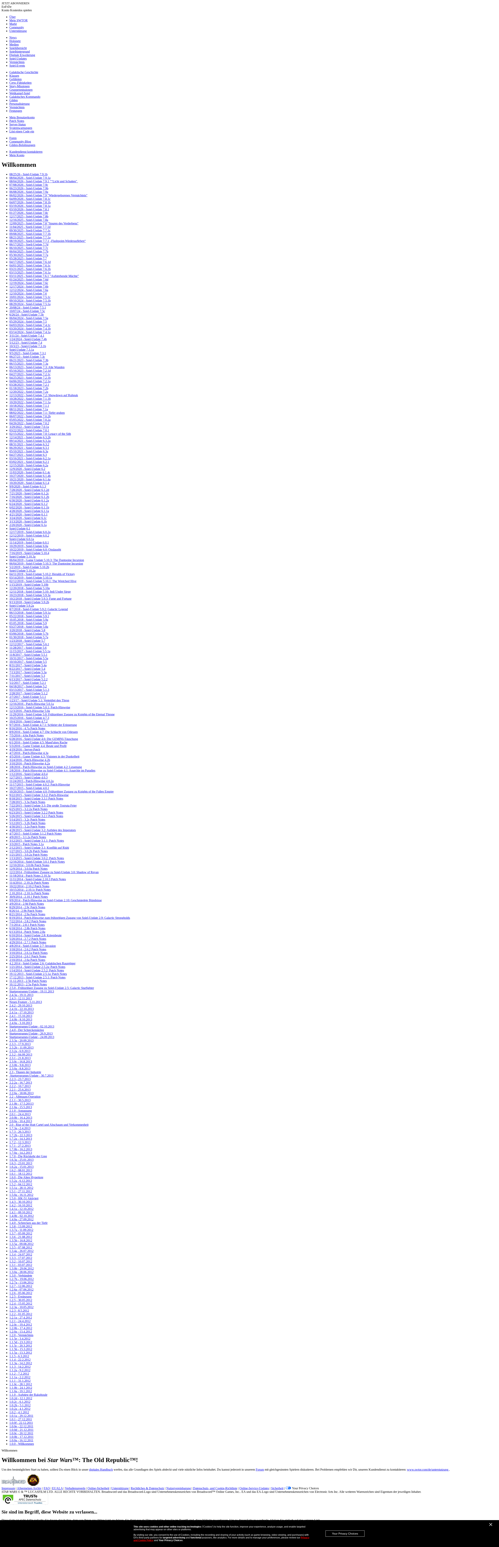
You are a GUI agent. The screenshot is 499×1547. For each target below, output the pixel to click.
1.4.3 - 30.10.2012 (20, 1202)
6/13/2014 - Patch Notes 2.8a (27, 931)
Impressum (8, 1488)
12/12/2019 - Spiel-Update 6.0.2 (29, 535)
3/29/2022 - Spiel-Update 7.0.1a (29, 426)
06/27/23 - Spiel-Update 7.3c (27, 356)
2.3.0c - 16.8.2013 (20, 1061)
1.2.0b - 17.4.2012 (20, 1328)
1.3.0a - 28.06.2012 (21, 1272)
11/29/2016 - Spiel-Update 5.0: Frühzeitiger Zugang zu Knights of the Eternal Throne (62, 714)
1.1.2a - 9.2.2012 (19, 1370)
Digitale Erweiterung (22, 55)
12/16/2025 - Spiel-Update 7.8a (28, 220)
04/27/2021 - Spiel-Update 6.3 (28, 455)
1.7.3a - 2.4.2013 (19, 1128)
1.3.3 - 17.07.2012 (20, 1258)
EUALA (57, 1488)
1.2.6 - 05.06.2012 (20, 1293)
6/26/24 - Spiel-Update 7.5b (26, 314)
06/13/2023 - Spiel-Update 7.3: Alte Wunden (37, 367)
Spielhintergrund (19, 51)
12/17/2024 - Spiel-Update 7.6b (28, 286)
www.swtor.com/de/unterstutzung (428, 1469)
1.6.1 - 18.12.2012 (20, 1173)
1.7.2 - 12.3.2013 (20, 1142)
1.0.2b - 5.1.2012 (20, 1405)
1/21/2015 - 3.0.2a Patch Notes (28, 854)
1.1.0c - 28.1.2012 (20, 1384)
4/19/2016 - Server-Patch (24, 749)
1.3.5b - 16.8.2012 (20, 1240)
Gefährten (15, 79)
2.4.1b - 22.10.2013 (21, 1009)
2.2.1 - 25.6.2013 (20, 1089)
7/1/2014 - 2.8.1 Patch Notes (27, 924)
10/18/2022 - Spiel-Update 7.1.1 (29, 405)
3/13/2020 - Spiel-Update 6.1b (28, 521)
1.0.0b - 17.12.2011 (21, 1436)
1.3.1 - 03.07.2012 (20, 1265)
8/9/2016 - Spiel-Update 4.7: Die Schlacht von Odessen (43, 732)
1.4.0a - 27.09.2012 (21, 1219)
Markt (13, 24)
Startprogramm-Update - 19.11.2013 (31, 991)
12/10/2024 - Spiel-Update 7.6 (28, 293)
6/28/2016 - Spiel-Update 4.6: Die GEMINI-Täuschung (43, 739)
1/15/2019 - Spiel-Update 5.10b (28, 584)
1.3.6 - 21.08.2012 (20, 1237)
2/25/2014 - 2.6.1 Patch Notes (27, 956)
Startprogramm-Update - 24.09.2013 (31, 1037)
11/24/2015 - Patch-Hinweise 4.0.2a (31, 781)
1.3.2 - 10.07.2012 (20, 1261)
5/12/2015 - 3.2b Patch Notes (27, 823)
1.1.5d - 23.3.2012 (20, 1342)
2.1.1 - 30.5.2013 (20, 1100)
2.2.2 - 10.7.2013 (20, 1086)
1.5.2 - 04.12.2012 (20, 1184)
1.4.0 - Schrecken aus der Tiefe (28, 1223)
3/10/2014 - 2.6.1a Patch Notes (28, 953)
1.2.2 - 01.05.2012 (20, 1314)
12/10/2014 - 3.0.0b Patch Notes (29, 865)
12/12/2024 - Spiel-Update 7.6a (28, 290)
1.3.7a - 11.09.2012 (21, 1230)
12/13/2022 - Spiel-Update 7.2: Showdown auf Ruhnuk (43, 395)
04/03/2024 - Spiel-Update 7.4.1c (29, 325)
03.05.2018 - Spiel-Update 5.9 (28, 623)
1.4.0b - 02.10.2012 (21, 1216)
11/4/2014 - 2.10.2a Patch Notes (29, 882)
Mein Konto (16, 155)
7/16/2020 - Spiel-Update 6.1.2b (29, 497)
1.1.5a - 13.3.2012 (20, 1352)
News (13, 37)
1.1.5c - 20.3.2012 (20, 1345)
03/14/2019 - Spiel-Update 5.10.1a (30, 577)
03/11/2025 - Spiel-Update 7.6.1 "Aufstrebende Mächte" (44, 276)
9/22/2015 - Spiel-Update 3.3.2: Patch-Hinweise (39, 795)
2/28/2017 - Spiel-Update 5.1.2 (28, 693)
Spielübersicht (18, 48)
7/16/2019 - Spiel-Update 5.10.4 (29, 553)
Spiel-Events (17, 65)
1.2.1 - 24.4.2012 (20, 1321)
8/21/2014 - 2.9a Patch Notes (27, 914)
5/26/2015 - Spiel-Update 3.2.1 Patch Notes (36, 816)
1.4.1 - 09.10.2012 (20, 1212)
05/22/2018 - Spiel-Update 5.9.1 (29, 616)
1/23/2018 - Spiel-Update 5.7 (27, 640)
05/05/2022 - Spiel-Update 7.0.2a (29, 419)
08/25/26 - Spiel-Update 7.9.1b (28, 174)
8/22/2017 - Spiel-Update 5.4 (27, 668)
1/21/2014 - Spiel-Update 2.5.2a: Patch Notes (37, 967)
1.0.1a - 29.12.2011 (21, 1415)
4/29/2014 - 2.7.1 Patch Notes (27, 942)
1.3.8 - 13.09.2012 (20, 1226)
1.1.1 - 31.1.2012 (20, 1380)
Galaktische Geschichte (23, 72)
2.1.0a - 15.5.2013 (20, 1107)
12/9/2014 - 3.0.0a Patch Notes (28, 868)
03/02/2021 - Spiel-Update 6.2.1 (29, 462)
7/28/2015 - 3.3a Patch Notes (27, 802)
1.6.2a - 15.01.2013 (21, 1166)
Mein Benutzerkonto (22, 117)
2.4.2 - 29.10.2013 (20, 1005)
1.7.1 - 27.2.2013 (20, 1145)
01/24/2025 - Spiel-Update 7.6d (28, 279)
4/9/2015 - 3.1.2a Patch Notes (27, 837)
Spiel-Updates (18, 58)
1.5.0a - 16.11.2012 (21, 1194)
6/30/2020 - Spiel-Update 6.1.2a (29, 500)
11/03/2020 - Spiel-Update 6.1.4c (29, 472)
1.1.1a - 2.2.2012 (19, 1377)
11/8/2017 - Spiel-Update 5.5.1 (28, 654)
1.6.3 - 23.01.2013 (20, 1163)
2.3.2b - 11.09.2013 (21, 1047)
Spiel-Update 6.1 (19, 528)
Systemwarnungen (20, 128)
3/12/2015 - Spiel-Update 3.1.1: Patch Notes (36, 840)
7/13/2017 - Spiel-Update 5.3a (28, 672)
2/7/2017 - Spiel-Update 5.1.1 (27, 696)
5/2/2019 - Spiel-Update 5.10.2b (29, 567)
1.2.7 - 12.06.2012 (20, 1286)
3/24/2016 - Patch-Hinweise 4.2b (29, 760)
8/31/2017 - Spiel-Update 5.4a (28, 665)
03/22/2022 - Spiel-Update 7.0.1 (29, 430)
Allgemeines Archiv (29, 1488)
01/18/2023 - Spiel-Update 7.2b (28, 388)
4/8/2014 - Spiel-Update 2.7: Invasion (32, 945)
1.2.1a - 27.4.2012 (20, 1317)
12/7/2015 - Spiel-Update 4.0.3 (28, 777)
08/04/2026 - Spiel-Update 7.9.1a (29, 177)
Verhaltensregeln (75, 1488)
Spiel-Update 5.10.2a (22, 570)
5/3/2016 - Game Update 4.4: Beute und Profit (37, 746)
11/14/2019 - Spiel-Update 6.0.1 (29, 542)
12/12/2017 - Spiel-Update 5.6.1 (29, 644)
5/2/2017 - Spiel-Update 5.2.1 (27, 682)
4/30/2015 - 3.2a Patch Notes (27, 826)
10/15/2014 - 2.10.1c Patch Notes (30, 889)
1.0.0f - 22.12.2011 (21, 1422)
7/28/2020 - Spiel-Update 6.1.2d (29, 490)
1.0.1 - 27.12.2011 (20, 1419)
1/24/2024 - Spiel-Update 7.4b (28, 339)
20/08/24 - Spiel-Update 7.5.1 (27, 307)
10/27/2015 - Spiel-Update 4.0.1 (29, 788)
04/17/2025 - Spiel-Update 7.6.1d (30, 262)
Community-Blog (20, 141)
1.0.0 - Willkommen (21, 1443)
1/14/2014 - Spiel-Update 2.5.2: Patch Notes (36, 970)
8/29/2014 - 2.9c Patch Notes (27, 907)
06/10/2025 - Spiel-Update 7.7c (28, 248)
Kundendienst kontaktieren (25, 151)
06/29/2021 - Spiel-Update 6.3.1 (29, 447)
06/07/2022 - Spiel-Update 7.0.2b (30, 416)
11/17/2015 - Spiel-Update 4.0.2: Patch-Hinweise (39, 784)
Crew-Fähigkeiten (20, 82)
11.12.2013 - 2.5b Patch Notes (28, 981)
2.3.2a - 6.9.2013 (19, 1051)
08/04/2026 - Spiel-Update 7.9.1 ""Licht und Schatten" (43, 181)
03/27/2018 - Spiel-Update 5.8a (28, 626)
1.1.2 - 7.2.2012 (19, 1373)
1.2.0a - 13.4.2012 (20, 1331)
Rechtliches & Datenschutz (147, 1488)
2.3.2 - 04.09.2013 (20, 1054)
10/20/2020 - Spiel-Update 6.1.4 (29, 483)
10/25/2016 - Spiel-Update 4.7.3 (29, 718)
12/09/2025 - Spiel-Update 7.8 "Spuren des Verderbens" (44, 223)
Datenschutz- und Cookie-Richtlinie (215, 1488)
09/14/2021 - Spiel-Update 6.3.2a (29, 440)
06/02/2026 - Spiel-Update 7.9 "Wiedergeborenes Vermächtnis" (48, 195)
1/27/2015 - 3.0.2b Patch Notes (28, 851)
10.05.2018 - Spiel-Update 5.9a (28, 619)
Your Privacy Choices (345, 1533)
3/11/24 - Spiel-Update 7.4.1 (26, 335)
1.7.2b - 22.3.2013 (20, 1135)
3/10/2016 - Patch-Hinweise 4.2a (29, 763)
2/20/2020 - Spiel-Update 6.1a (28, 525)
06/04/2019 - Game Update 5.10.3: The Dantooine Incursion (46, 560)
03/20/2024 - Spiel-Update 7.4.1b (30, 328)
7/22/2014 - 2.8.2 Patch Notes (27, 921)
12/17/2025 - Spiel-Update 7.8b (28, 216)
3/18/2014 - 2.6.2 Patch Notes (27, 949)
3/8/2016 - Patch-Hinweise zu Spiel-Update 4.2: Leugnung (45, 767)
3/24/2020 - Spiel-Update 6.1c (28, 518)
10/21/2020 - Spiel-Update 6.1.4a (29, 479)
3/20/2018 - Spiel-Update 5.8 (27, 630)
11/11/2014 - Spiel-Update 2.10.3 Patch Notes (37, 879)
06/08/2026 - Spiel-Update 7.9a (28, 191)
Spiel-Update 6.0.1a (21, 539)
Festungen (15, 110)
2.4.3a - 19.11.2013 (21, 995)
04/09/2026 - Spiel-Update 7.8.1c (29, 198)
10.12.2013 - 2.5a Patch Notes (28, 984)
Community (16, 27)
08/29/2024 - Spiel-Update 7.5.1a (29, 304)
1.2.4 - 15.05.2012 (20, 1303)
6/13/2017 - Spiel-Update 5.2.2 (28, 679)
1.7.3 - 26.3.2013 (20, 1131)
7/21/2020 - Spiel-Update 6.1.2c (29, 493)
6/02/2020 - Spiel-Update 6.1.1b (29, 507)
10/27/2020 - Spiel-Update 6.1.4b (30, 476)
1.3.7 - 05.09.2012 (20, 1233)
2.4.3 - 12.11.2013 (20, 998)
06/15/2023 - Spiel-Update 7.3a (28, 363)
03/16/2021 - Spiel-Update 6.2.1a (29, 458)
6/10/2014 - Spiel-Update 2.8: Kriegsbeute (35, 935)
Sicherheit (277, 1488)
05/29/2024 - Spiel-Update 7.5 (28, 321)
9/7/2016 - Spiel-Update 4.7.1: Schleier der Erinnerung (43, 725)
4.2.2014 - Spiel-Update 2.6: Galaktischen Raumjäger (42, 963)
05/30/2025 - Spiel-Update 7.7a (28, 255)
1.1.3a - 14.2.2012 (20, 1363)
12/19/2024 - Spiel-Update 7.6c (28, 283)
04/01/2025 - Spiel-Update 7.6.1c (29, 265)
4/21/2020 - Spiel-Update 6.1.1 (28, 514)
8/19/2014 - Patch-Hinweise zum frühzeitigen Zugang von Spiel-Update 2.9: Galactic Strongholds (69, 917)
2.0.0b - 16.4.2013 (20, 1117)
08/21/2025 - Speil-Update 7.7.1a (29, 237)
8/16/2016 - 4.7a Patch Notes (27, 728)
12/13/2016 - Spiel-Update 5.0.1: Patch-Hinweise (39, 707)
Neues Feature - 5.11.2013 (25, 1002)
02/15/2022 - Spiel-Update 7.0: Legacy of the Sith (40, 433)
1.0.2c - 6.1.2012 (19, 1401)
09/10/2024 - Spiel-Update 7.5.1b (30, 300)
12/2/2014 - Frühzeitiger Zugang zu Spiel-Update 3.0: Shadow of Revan (54, 872)
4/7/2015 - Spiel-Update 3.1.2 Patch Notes (35, 833)
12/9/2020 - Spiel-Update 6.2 (27, 469)
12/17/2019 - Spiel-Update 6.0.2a (29, 532)
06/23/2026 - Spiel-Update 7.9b (28, 188)
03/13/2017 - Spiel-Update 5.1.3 (29, 689)
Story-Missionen (19, 86)
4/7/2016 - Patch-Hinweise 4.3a (28, 753)
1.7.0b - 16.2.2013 (20, 1149)
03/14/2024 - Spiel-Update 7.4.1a (29, 332)
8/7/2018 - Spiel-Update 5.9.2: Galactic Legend (38, 609)
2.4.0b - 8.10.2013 (20, 1019)
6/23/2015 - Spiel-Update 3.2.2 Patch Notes (36, 812)
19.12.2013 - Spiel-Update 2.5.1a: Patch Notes (38, 974)
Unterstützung (18, 31)
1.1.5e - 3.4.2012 (19, 1338)
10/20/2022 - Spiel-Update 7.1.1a (29, 402)
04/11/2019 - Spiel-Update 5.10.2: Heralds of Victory (42, 574)
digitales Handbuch (101, 1469)
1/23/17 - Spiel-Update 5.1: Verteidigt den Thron (39, 700)
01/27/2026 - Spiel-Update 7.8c (28, 213)
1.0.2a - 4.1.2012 (19, 1408)
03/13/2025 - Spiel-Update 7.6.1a (29, 272)
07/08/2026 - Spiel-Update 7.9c (28, 184)
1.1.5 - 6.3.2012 (19, 1356)
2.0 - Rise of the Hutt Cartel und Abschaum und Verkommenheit (48, 1124)
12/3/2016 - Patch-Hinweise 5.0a (29, 711)
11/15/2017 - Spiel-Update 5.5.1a (29, 651)
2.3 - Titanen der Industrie (25, 1072)
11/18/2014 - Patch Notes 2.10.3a (29, 875)
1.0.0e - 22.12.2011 (21, 1426)
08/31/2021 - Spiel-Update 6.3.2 (29, 444)
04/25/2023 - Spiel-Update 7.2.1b (30, 377)
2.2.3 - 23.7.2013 (20, 1079)
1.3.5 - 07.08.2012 (20, 1247)
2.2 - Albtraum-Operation (25, 1096)
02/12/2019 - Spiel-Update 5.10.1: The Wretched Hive (42, 581)
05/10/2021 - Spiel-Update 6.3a (28, 451)
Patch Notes (16, 121)
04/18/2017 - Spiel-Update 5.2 (28, 686)
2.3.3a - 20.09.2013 (21, 1040)
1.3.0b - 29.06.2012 (21, 1268)
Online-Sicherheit (98, 1488)
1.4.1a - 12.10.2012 (21, 1209)
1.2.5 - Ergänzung (20, 1296)
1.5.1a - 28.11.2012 (21, 1187)
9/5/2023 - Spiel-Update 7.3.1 (27, 353)
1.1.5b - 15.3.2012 (20, 1349)
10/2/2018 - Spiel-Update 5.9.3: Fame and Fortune (40, 598)
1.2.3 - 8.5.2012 (19, 1310)
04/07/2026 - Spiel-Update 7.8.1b (30, 202)
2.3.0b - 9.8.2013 (20, 1065)
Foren (13, 138)
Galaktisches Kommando (24, 96)
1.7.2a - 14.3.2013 (20, 1138)
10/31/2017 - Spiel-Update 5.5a (28, 658)
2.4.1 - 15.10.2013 (20, 1016)
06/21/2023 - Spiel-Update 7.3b (28, 360)
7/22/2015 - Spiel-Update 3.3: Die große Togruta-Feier (43, 805)
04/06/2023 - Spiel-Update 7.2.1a (29, 381)
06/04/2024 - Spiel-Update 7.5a (28, 318)
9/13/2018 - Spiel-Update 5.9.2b (29, 602)
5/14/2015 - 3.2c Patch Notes (27, 819)
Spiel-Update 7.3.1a (21, 349)
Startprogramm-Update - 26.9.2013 (31, 1033)
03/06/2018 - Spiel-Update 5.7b (28, 633)
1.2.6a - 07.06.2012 (21, 1289)
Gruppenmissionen (21, 89)
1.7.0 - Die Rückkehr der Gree (28, 1156)
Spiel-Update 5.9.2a (21, 605)
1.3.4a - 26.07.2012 (21, 1251)
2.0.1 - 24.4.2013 (20, 1114)
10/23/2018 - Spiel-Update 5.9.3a (29, 595)
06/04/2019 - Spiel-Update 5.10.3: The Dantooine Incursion (46, 563)
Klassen (14, 75)
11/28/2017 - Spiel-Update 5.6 (28, 647)
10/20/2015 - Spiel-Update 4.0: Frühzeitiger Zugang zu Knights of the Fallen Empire (61, 791)
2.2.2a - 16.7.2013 (20, 1082)
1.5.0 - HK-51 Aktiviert (23, 1198)
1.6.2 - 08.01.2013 (20, 1170)
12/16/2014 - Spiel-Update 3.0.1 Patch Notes (37, 861)
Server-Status (17, 124)
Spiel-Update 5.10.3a (22, 556)
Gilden (13, 100)
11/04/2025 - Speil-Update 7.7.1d (29, 227)
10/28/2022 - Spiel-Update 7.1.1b (30, 398)
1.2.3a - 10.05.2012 (21, 1307)
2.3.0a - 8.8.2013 (19, 1068)
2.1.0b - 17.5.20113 (21, 1103)
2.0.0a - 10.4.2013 (20, 1121)
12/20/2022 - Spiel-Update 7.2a (28, 391)
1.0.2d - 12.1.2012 (20, 1398)
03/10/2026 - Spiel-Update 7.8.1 (29, 209)
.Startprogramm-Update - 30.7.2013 (31, 1075)
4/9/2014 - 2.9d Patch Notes (26, 903)
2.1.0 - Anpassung (20, 1110)
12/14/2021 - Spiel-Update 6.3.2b (30, 437)
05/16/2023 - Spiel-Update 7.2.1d (30, 370)
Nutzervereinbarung (178, 1488)
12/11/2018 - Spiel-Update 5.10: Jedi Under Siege (40, 591)
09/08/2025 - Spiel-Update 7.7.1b (30, 234)
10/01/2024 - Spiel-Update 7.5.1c (29, 297)
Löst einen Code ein (21, 131)
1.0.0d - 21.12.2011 (21, 1429)
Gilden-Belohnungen (22, 145)
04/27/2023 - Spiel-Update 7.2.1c (29, 374)
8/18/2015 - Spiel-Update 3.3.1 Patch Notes (36, 798)
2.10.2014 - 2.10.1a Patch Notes (29, 893)
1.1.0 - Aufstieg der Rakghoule (28, 1394)
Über (12, 17)
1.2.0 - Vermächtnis (21, 1335)
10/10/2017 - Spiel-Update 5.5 (28, 661)
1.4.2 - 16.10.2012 (20, 1205)
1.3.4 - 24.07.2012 (20, 1254)
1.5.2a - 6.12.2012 (20, 1180)
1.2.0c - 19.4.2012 (20, 1324)
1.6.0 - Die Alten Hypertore (26, 1177)
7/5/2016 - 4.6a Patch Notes (26, 735)
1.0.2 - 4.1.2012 (19, 1412)
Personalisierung (19, 103)
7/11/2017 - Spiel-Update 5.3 (27, 675)
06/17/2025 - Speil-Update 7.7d (28, 244)
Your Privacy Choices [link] (305, 1488)
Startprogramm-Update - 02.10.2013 (31, 1026)
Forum (260, 1469)
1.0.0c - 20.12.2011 (21, 1433)
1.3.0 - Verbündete (20, 1275)
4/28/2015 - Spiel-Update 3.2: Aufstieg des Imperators (42, 830)
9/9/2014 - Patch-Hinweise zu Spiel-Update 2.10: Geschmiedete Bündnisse (55, 900)
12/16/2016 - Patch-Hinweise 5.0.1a (31, 704)
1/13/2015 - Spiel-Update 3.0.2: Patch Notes (36, 858)
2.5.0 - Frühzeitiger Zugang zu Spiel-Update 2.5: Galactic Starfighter (51, 988)
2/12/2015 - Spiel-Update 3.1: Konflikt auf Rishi (39, 847)
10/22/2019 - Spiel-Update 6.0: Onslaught (35, 549)
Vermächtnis (17, 62)
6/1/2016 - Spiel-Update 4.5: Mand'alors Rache (38, 742)
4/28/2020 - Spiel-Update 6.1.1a (29, 511)
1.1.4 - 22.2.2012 (20, 1359)
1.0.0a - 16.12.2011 (21, 1440)
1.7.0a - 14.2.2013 (20, 1152)
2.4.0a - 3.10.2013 (20, 1023)
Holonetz (15, 41)
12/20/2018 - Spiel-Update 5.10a (29, 588)
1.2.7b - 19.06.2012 (21, 1279)
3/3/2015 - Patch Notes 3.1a (26, 844)
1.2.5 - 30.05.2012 (20, 1300)
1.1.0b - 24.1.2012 (20, 1387)
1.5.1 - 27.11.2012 (20, 1191)
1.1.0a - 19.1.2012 (20, 1391)
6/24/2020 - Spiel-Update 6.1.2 (28, 504)
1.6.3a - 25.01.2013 (21, 1159)
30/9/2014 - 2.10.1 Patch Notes (28, 896)
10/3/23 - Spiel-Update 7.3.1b (27, 346)
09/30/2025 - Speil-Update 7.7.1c (29, 230)
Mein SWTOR (18, 20)
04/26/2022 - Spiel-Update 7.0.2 (29, 423)
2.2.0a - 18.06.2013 (21, 1093)
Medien (14, 44)
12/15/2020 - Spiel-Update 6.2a (28, 465)
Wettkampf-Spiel (19, 93)
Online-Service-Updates (254, 1488)
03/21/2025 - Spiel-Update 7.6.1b (30, 269)
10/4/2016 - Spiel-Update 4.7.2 (28, 721)
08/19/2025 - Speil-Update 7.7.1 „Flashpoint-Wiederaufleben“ (47, 241)
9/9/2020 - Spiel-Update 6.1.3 (27, 486)
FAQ (47, 1488)
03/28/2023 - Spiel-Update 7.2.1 (29, 384)
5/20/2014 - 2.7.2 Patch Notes (27, 938)
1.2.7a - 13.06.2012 (21, 1282)
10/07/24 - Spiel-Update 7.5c (27, 311)
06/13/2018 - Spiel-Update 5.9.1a (29, 612)
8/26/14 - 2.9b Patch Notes (25, 910)
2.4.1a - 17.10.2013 (21, 1012)
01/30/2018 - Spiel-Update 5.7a (28, 637)
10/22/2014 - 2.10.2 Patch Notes (29, 886)
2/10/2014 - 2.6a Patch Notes (27, 960)
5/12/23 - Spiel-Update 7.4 (25, 342)
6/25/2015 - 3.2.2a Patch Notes (28, 809)
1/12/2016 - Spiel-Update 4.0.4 (28, 774)
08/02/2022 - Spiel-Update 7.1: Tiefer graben (37, 412)
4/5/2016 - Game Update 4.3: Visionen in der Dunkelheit (44, 756)
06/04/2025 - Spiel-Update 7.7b (28, 251)
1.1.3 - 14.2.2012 (20, 1366)
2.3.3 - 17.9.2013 (20, 1044)
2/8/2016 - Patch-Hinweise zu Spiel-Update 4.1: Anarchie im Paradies (52, 770)
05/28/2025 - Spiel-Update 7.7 (28, 258)
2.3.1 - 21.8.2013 (20, 1058)
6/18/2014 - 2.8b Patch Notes (27, 928)
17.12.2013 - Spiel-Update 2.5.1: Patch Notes (37, 977)
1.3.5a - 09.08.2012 (21, 1244)
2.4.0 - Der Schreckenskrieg (26, 1030)
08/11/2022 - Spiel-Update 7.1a (28, 409)
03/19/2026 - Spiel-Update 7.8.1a (29, 206)
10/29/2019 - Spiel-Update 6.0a (28, 546)
